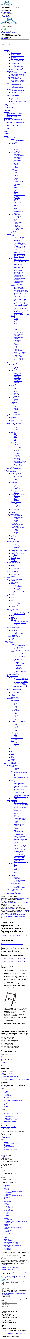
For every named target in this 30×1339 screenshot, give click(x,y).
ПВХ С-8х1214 (18, 465)
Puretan (16, 179)
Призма (16, 183)
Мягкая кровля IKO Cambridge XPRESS (16, 902)
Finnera (16, 164)
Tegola (12, 235)
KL (15, 317)
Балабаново (7, 1186)
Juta (15, 701)
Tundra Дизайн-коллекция (21, 795)
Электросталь (8, 1248)
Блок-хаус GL (18, 878)
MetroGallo (17, 379)
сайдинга (3, 1062)
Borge (15, 474)
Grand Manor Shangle (20, 355)
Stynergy (13, 139)
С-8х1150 (16, 444)
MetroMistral (17, 382)
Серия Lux (17, 603)
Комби (16, 812)
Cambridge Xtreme (19, 334)
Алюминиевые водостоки (18, 75)
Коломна (6, 1204)
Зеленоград (7, 1198)
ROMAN (16, 394)
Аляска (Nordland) (19, 257)
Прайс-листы (8, 110)
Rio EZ (16, 409)
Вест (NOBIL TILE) (19, 248)
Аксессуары (10, 83)
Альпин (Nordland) (19, 255)
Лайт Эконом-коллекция (21, 797)
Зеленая (16, 220)
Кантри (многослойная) (21, 307)
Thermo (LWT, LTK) (19, 683)
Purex (15, 193)
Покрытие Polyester (19, 632)
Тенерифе (19, 911)
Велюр (16, 173)
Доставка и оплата (6, 1057)
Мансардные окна (16, 84)
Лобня (6, 1213)
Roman (16, 400)
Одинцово (7, 1224)
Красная (16, 217)
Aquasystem (14, 639)
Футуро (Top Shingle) (20, 240)
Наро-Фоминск (8, 1219)
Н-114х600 (17, 453)
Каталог (6, 50)
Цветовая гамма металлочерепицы (17, 124)
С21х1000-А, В (18, 449)
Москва (6, 1218)
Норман (16, 175)
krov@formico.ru (5, 12)
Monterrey (17, 163)
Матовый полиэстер (20, 195)
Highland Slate (18, 350)
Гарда (15, 142)
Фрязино (6, 1239)
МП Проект (17, 588)
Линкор (13, 606)
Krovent (13, 695)
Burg (15, 868)
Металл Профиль (15, 152)
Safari (15, 187)
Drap (15, 213)
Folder (15, 706)
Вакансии (10, 106)
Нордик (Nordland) (19, 254)
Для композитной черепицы (19, 490)
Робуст (16, 367)
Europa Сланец (18, 270)
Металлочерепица (16, 53)
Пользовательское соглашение (9, 1269)
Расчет (2, 1059)
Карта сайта (4, 1264)
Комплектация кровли (13, 89)
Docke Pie (13, 258)
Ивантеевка (7, 1201)
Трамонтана (17, 160)
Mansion (16, 329)
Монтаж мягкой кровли (14, 115)
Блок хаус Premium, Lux (20, 786)
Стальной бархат (19, 181)
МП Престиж (18, 586)
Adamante (16, 166)
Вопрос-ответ (11, 107)
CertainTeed (14, 346)
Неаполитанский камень (21, 804)
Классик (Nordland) (19, 251)
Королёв (6, 1206)
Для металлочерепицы (17, 515)
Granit (15, 201)
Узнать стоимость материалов (10, 1336)
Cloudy (16, 189)
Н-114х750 (17, 452)
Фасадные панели (16, 98)
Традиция (17, 366)
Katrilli (16, 319)
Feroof (12, 403)
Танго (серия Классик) (20, 299)
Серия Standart (18, 601)
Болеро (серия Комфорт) (21, 290)
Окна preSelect (18, 665)
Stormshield (17, 335)
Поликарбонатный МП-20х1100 (19, 463)
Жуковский (7, 1197)
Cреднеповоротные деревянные (19, 653)
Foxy (15, 323)
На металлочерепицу (17, 473)
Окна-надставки (18, 668)
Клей (12, 748)
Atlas (15, 186)
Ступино (6, 1236)
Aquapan (16, 384)
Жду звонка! (6, 1296)
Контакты (7, 133)
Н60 (15, 440)
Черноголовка (8, 1240)
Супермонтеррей (19, 140)
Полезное (6, 121)
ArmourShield (18, 340)
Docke (12, 600)
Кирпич (16, 822)
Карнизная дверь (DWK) (21, 682)
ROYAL (16, 391)
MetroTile (13, 370)
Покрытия (13, 169)
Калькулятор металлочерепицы (13, 119)
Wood (15, 405)
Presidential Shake (19, 359)
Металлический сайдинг (18, 99)
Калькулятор (14, 231)
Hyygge (16, 167)
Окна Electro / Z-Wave (20, 664)
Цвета (24, 935)
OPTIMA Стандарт (19, 645)
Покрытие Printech (19, 633)
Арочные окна (18, 659)
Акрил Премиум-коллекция (19, 793)
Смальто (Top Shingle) (20, 238)
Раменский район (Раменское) (12, 1227)
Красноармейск (8, 1207)
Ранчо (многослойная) (20, 305)
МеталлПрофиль (18, 476)
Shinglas (13, 285)
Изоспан (16, 704)
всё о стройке (25, 1272)
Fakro (12, 651)
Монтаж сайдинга (12, 116)
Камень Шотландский (20, 807)
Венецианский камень (20, 806)
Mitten (12, 611)
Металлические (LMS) (20, 685)
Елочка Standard (18, 785)
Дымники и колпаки (16, 86)
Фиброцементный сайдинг (18, 101)
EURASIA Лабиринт (20, 261)
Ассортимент (18, 935)
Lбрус (15, 884)
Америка (26, 910)
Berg (15, 866)
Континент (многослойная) (18, 312)
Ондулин (13, 57)
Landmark (16, 349)
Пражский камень (19, 809)
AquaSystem (14, 630)
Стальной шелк (18, 196)
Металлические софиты (17, 80)
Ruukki (13, 161)
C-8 (15, 434)
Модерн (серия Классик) (21, 293)
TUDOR (16, 387)
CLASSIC (17, 396)
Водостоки (10, 71)
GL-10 (16, 428)
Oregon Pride (17, 768)
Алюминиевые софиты (17, 81)
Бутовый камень (18, 831)
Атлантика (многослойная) (21, 314)
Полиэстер (17, 176)
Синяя (16, 223)
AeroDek (13, 364)
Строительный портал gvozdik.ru (19, 1281)
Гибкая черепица (15, 54)
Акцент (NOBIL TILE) (20, 246)
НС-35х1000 (17, 459)
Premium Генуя (18, 276)
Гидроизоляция (15, 700)
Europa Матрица (18, 272)
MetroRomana (18, 381)
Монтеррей (17, 154)
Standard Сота (18, 264)
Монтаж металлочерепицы (15, 113)
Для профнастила (16, 502)
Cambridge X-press (19, 332)
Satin (15, 208)
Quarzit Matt (17, 202)
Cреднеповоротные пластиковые (19, 657)
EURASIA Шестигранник (21, 260)
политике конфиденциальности (9, 1292)
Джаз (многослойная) (20, 308)
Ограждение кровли (16, 65)
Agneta (16, 192)
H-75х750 (16, 450)
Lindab (12, 594)
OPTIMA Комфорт (19, 647)
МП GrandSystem (19, 591)
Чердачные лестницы (17, 87)
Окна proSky (17, 667)
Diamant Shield (18, 344)
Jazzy (15, 320)
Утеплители (14, 93)
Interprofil (13, 467)
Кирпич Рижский (19, 810)
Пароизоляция (15, 710)
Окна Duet (17, 662)
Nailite (12, 833)
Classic (16, 146)
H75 (15, 441)
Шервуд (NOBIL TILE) (20, 249)
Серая (15, 219)
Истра (5, 1203)
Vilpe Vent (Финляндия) (17, 692)
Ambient (16, 328)
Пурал (16, 170)
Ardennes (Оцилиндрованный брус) (21, 776)
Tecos (12, 615)
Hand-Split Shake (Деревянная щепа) (19, 855)
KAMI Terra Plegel (16, 414)
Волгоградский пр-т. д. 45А (8, 1127)
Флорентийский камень (21, 803)
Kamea (16, 149)
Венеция (16, 816)
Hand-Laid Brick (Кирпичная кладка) (19, 835)
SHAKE (16, 390)
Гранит (16, 828)
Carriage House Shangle (20, 353)
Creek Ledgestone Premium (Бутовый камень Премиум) (21, 851)
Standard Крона (18, 269)
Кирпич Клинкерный (20, 818)
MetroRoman (17, 373)
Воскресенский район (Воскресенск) (14, 1191)
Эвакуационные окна (20, 671)
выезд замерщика (6, 1055)
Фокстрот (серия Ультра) (21, 304)
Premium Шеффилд (19, 278)
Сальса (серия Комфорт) (21, 291)
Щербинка (7, 1246)
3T (15, 326)
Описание (11, 935)
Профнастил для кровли (17, 59)
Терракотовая (18, 222)
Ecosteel (16, 205)
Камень (16, 821)
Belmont (16, 361)
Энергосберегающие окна (21, 673)
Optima (16, 479)
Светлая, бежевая (19, 228)
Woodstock (17, 886)
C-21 (15, 437)
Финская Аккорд (19, 288)
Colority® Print (18, 207)
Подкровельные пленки (17, 92)
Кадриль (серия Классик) (21, 294)
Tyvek (15, 703)
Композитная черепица (17, 56)
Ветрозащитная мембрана (18, 721)
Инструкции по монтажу (14, 125)
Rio (15, 406)
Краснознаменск (8, 1210)
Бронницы (7, 1189)
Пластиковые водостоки (17, 74)
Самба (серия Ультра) (20, 302)
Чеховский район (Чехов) (11, 1242)
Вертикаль (17, 881)
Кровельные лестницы (17, 68)
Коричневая (17, 216)
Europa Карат (18, 273)
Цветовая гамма (15, 214)
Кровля (9, 51)
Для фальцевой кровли (17, 494)
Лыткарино (7, 1215)
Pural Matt (17, 178)
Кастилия (7, 908)
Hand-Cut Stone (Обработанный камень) (21, 838)
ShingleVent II (14, 697)
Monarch (16, 341)
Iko (11, 331)
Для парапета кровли (17, 524)
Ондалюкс (14, 417)
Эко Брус (16, 877)
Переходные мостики (17, 66)
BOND (16, 393)
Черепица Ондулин (16, 420)
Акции (6, 130)
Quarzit (16, 190)
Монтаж (6, 112)
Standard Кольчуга (19, 267)
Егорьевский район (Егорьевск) (13, 1195)
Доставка (6, 109)
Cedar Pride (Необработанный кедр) (21, 861)
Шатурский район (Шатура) (12, 1243)
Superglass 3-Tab (18, 337)
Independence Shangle (20, 352)
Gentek (12, 638)
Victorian (16, 343)
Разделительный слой (17, 738)
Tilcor (12, 385)
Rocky (16, 322)
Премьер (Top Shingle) (20, 242)
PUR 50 (16, 199)
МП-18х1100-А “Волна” (21, 461)
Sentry (15, 769)
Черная (16, 225)
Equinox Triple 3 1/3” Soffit (21, 612)
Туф (15, 815)
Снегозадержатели (16, 63)
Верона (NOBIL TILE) (20, 245)
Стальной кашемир (19, 204)
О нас (5, 104)
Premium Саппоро (19, 281)
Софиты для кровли (13, 77)
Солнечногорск (8, 1233)
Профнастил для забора (17, 103)
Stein (15, 869)
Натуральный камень (20, 778)
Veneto (16, 408)
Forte (15, 325)
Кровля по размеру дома (17, 60)
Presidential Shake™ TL (20, 358)
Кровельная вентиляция (17, 90)
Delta (15, 707)
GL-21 (16, 431)
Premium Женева (18, 275)
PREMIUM (17, 648)
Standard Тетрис (18, 266)
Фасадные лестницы (16, 69)
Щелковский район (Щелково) (12, 1245)
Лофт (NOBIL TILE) (20, 243)
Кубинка (6, 1212)
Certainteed (14, 798)
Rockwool (13, 762)
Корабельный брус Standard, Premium (19, 782)
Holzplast (13, 620)
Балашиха (7, 1188)
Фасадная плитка (19, 824)
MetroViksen (17, 378)
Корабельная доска (19, 880)
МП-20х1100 (17, 447)
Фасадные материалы (13, 95)
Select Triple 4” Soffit (19, 614)
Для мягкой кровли (16, 482)
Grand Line (14, 143)
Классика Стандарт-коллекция (19, 790)
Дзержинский (8, 1192)
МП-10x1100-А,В (19, 446)
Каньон (16, 827)
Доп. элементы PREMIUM (21, 650)
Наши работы (8, 118)
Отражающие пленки (17, 732)
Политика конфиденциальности (10, 1267)
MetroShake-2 (18, 375)
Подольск (7, 1225)
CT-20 (15, 347)
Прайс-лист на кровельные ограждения (12, 944)
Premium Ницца (18, 279)
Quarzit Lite (17, 198)
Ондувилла (14, 421)
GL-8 (15, 426)
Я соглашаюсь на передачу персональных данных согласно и (14, 1292)
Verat (12, 598)
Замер (5, 131)
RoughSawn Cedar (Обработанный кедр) (20, 858)
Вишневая (17, 226)
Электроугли (7, 1249)
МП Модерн (17, 589)
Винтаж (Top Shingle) (20, 237)
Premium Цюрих (18, 284)
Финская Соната (18, 287)
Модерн (16, 145)
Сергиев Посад (8, 1230)
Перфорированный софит (21, 621)
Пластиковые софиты (17, 78)
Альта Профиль (15, 801)
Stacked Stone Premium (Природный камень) (20, 844)
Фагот (16, 830)
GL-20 (16, 429)
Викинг (16, 172)
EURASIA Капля (19, 263)
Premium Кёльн (18, 282)
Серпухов (7, 1231)
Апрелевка (7, 1185)
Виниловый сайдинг (16, 96)
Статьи (9, 128)
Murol (12, 597)
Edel (15, 872)
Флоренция (17, 369)
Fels (15, 871)
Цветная (16, 229)
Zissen (15, 412)
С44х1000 (17, 456)
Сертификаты (11, 127)
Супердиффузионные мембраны (20, 726)
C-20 (15, 435)
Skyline (16, 338)
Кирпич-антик (18, 825)
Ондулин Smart (15, 418)
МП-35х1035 (17, 458)
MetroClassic (17, 376)
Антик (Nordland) (19, 252)
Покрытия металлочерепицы (15, 122)
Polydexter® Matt (18, 211)
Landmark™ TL (18, 356)
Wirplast (13, 691)
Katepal (13, 316)
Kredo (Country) (18, 148)
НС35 (15, 438)
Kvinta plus (17, 151)
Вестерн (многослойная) (21, 310)
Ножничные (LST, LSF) (21, 686)
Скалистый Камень (19, 819)
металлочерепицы (11, 1060)
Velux (12, 644)
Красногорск (7, 1209)
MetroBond (17, 372)
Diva (15, 411)
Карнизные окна (18, 660)
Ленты (12, 741)
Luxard (12, 397)
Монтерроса (17, 158)
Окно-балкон (17, 670)
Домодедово (7, 1194)
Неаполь (16, 813)
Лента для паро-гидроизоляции (9, 1076)
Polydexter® (17, 210)
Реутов (6, 1228)
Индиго (12, 908)
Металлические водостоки (18, 72)
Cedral (12, 890)
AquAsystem (14, 582)
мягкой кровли (21, 1060)
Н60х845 (16, 455)
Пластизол (17, 184)
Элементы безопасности (14, 62)
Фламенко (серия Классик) (21, 300)
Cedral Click (14, 892)
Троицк (6, 1237)
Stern (15, 865)
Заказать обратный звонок (8, 16)
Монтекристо (18, 157)
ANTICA (16, 388)
